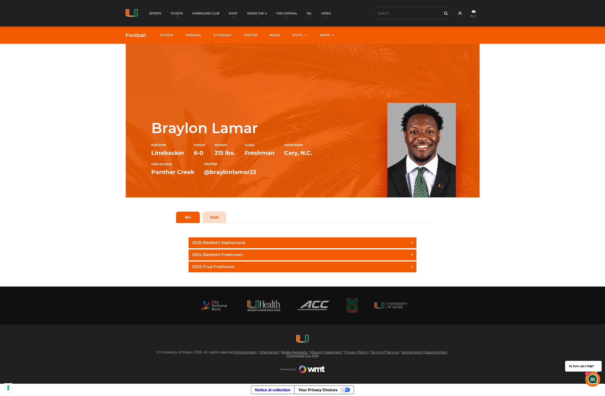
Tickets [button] (177, 13)
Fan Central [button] (286, 13)
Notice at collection (272, 389)
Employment (246, 352)
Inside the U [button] (257, 13)
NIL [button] (309, 13)
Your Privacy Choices (317, 389)
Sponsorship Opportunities (424, 352)
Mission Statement (326, 352)
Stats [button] (297, 35)
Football (136, 35)
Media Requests (294, 352)
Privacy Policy (356, 352)
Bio (188, 217)
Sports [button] (155, 13)
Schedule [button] (222, 35)
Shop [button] (233, 13)
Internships (269, 352)
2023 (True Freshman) (213, 267)
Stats (214, 217)
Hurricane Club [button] (205, 13)
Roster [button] (250, 35)
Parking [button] (193, 35)
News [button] (275, 35)
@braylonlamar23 (230, 172)
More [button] (325, 35)
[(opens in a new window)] (214, 305)
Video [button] (326, 13)
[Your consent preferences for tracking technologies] (8, 387)
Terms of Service (385, 352)
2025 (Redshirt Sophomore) (218, 242)
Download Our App (303, 355)
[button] (460, 13)
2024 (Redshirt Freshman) (217, 254)
